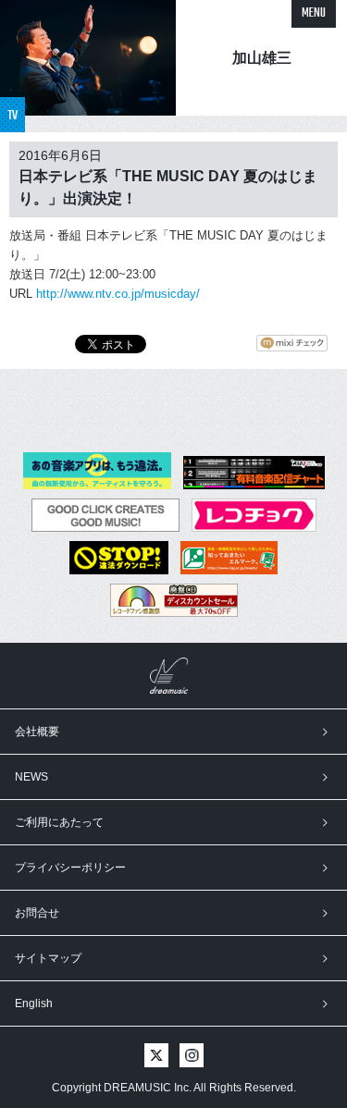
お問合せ (37, 912)
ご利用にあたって (59, 822)
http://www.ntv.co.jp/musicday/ (118, 294)
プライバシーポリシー (70, 867)
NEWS (31, 776)
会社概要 (37, 731)
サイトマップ (48, 958)
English (34, 1003)
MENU (314, 13)
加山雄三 (261, 58)
